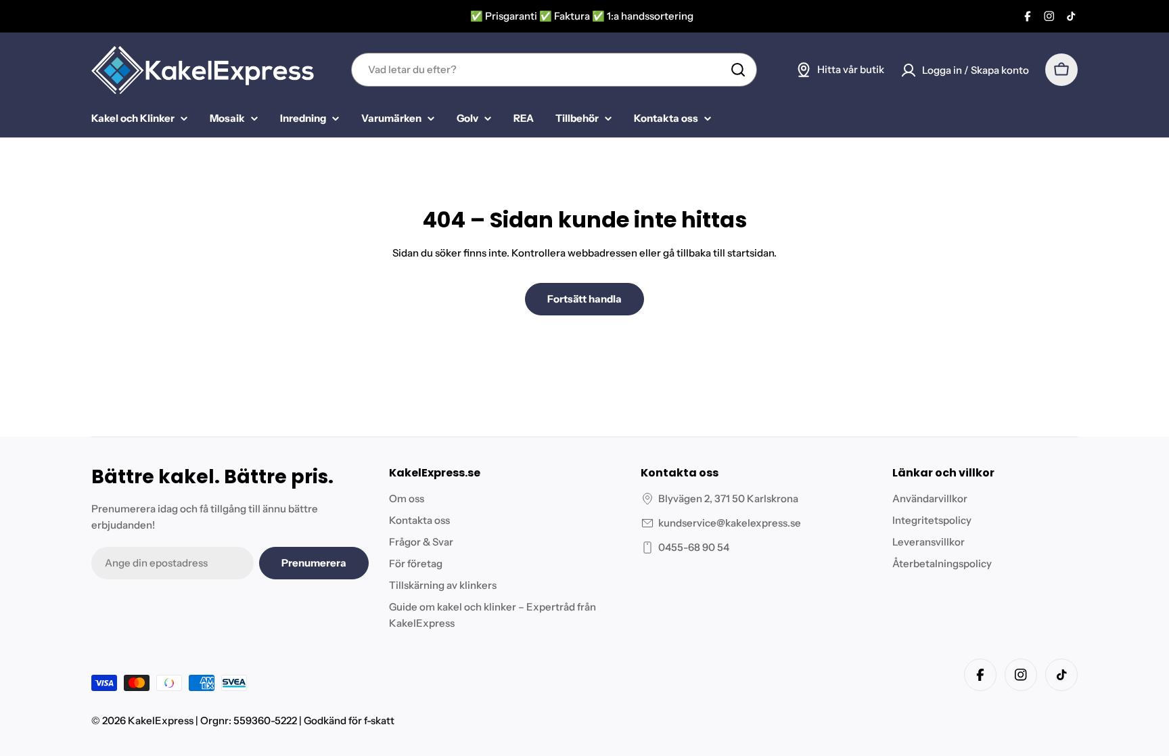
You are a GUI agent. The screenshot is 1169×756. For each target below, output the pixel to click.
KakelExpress (160, 720)
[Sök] (738, 70)
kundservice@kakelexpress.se (729, 522)
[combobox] (554, 70)
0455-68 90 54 (693, 547)
